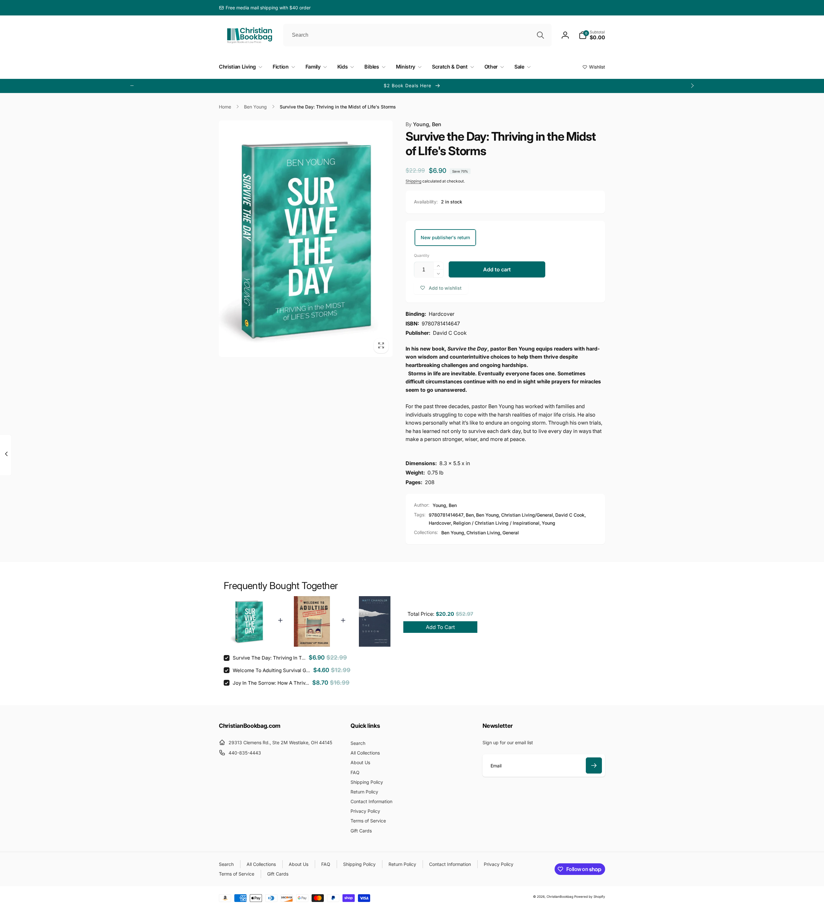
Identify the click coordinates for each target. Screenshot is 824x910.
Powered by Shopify (589, 896)
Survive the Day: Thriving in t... (269, 658)
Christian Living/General (527, 515)
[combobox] (417, 35)
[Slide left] (132, 85)
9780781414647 (446, 515)
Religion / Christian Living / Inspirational (496, 523)
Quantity (421, 255)
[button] (592, 35)
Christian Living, (483, 532)
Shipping (413, 181)
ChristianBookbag (560, 896)
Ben (470, 515)
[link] (265, 7)
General (510, 532)
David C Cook (570, 515)
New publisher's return (445, 237)
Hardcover (440, 523)
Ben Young (487, 515)
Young (548, 523)
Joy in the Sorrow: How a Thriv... (271, 683)
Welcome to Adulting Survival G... (271, 670)
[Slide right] (692, 85)
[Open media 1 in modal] (306, 238)
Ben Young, (453, 532)
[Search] (540, 35)
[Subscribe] (594, 765)
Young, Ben (423, 124)
